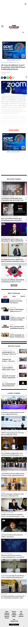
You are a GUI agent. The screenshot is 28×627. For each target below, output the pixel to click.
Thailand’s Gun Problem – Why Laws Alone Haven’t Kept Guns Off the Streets (8, 360)
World (12, 316)
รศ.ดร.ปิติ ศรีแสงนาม (15, 299)
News (7, 611)
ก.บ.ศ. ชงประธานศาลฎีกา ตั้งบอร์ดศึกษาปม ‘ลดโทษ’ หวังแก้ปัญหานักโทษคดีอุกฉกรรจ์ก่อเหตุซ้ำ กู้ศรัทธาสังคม (12, 576)
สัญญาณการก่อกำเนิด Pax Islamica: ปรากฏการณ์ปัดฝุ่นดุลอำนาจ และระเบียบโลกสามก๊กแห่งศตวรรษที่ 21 (16, 302)
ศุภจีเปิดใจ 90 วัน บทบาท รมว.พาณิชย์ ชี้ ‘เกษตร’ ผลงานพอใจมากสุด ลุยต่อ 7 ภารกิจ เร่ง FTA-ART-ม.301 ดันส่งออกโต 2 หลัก (12, 515)
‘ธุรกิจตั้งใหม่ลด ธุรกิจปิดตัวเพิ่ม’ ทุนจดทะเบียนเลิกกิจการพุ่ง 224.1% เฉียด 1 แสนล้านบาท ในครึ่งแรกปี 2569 (12, 199)
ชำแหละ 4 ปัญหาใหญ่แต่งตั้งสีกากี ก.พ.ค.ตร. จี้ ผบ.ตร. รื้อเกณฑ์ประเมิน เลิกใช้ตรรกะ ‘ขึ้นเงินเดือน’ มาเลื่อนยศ (17, 310)
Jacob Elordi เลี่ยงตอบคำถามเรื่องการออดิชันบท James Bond (12, 535)
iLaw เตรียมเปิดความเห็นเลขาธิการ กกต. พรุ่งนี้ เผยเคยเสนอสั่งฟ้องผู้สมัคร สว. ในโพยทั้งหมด (12, 454)
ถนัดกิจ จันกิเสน (6, 72)
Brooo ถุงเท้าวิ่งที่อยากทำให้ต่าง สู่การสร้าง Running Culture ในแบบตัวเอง (11, 219)
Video (14, 613)
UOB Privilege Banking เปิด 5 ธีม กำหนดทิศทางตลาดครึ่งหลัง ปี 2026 (12, 433)
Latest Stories (14, 393)
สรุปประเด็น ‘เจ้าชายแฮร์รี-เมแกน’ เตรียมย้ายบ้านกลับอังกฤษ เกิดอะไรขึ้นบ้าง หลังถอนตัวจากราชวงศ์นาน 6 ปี (8, 377)
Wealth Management (14, 257)
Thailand (13, 307)
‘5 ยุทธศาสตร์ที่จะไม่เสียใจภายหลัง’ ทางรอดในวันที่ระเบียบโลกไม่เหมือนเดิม (8, 368)
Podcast (6, 613)
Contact (21, 616)
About (14, 616)
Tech (10, 350)
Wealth (16, 62)
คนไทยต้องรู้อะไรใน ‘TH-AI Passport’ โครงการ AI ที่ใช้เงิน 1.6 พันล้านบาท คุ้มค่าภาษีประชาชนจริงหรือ (9, 353)
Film (2, 533)
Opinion (6, 614)
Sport (12, 324)
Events (21, 614)
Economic (11, 196)
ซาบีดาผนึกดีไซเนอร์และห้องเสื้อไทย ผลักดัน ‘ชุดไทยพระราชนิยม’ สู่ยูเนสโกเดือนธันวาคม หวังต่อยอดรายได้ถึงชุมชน (12, 474)
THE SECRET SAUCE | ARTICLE (9, 217)
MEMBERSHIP (14, 624)
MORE (14, 285)
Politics (4, 451)
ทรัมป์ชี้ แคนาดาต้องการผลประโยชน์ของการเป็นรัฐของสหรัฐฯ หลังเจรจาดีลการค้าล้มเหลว (17, 319)
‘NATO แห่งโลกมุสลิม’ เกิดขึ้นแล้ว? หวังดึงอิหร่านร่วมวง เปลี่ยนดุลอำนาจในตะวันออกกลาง (17, 336)
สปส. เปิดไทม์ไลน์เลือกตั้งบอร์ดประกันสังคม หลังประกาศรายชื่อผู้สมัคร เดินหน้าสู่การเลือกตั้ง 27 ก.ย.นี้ (8, 385)
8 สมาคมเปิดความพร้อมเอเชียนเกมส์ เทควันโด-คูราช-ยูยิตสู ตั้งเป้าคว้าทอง (12, 413)
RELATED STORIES (14, 179)
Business (4, 62)
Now (21, 613)
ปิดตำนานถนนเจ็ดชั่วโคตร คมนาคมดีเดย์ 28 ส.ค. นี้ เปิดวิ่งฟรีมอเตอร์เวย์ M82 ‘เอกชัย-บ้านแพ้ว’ (12, 597)
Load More (14, 601)
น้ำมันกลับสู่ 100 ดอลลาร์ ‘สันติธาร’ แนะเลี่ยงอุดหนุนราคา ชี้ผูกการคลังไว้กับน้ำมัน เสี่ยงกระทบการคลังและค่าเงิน (12, 240)
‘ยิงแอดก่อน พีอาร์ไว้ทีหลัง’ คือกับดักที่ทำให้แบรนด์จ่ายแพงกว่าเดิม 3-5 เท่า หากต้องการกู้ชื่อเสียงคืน (12, 281)
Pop (21, 611)
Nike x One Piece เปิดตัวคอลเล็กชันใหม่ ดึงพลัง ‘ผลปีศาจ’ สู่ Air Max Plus (17, 327)
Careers (14, 614)
